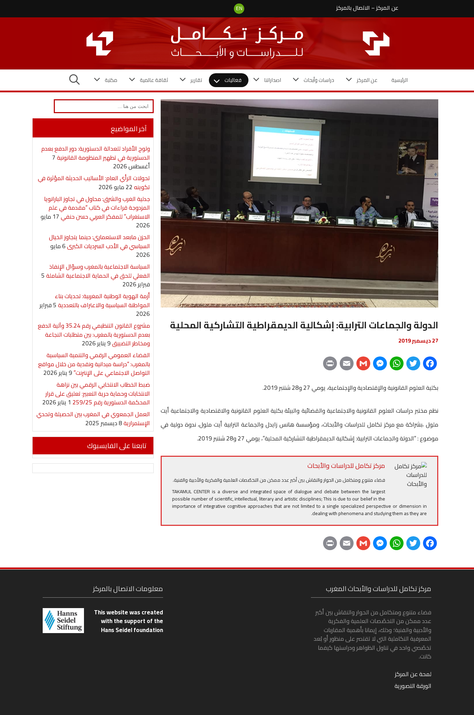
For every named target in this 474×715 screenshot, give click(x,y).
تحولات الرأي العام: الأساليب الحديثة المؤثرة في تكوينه (94, 183)
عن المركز (387, 7)
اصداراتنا (272, 80)
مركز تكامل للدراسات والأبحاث (346, 465)
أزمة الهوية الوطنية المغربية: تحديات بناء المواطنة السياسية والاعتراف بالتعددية (102, 301)
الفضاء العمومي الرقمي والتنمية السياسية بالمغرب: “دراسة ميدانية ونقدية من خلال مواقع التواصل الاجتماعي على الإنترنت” (94, 364)
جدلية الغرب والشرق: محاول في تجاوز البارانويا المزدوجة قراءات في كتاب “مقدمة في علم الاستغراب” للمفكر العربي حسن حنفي (97, 207)
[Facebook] (430, 365)
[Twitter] (413, 365)
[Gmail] (363, 365)
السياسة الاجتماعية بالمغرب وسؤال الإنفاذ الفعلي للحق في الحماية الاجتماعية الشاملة (98, 271)
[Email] (346, 365)
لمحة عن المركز (413, 674)
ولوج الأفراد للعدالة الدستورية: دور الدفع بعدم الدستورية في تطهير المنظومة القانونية (95, 153)
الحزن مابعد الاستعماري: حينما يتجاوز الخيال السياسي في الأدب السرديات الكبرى (99, 242)
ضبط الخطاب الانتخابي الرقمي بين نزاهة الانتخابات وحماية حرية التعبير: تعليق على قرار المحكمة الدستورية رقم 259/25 (97, 393)
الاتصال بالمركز (353, 7)
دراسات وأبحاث (319, 80)
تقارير (196, 80)
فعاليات (233, 80)
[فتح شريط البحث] (74, 80)
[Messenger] (380, 365)
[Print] (330, 365)
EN (239, 8)
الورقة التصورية (413, 685)
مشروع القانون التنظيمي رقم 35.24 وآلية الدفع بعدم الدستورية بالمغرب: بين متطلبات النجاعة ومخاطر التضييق (94, 334)
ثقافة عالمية (154, 80)
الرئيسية (399, 80)
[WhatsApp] (396, 365)
